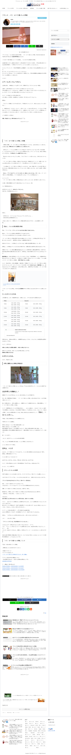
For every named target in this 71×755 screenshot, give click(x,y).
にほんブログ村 (51, 730)
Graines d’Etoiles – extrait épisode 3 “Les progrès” (13, 569)
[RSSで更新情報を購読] (19, 24)
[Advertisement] (24, 130)
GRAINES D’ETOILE (7, 561)
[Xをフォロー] (11, 24)
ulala (12, 19)
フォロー (63, 50)
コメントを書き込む (24, 709)
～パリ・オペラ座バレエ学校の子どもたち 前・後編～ (14, 554)
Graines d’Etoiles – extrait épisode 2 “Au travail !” (13, 568)
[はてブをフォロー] (14, 24)
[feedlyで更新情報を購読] (18, 24)
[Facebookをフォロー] (13, 24)
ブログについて (51, 725)
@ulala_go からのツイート (57, 47)
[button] (39, 46)
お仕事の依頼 (51, 722)
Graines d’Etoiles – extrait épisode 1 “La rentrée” (13, 566)
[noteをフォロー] (16, 24)
